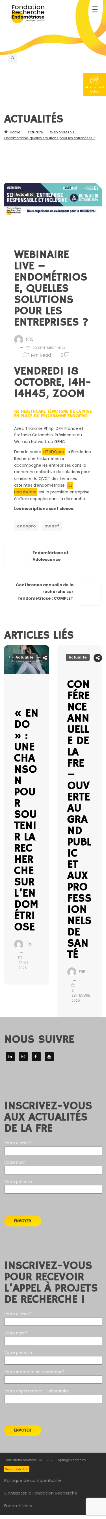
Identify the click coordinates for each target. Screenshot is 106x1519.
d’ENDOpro (53, 452)
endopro (26, 526)
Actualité (25, 194)
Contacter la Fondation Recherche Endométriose (40, 1499)
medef (51, 526)
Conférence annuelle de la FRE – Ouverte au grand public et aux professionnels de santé (79, 820)
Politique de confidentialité (32, 1480)
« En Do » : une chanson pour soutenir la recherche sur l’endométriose (26, 820)
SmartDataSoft (17, 1469)
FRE (30, 339)
